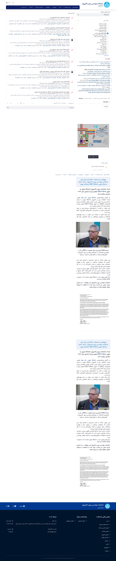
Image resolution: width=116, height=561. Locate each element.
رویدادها (44, 56)
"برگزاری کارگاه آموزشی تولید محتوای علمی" (60, 49)
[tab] (93, 20)
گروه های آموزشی (18, 34)
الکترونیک (106, 548)
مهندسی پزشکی (104, 537)
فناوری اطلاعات (105, 531)
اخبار (23, 24)
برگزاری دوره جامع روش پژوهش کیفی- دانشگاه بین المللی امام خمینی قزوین (52, 92)
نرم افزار (106, 541)
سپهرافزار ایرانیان (43, 558)
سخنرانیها (64, 45)
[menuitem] (75, 7)
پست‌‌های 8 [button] (70, 103)
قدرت (107, 521)
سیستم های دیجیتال (103, 525)
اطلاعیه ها (64, 24)
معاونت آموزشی (81, 521)
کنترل (107, 544)
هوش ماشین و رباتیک (103, 528)
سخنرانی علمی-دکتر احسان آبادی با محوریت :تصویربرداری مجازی (55, 71)
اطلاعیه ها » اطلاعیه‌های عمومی (54, 24)
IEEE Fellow (102, 191)
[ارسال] (8, 107)
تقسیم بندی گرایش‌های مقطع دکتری (101, 69)
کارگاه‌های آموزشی (22, 56)
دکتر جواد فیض (82, 197)
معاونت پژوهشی (70, 521)
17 (11, 103)
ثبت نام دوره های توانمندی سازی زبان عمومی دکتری (58, 61)
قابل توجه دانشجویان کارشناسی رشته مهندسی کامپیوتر (57, 28)
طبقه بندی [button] (106, 20)
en (9, 3)
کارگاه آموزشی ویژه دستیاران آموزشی (61, 81)
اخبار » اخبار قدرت (12, 24)
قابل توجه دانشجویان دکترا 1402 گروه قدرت (60, 17)
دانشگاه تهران (92, 197)
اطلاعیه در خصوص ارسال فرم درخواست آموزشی (99, 73)
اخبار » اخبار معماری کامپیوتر (64, 35)
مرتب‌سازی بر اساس (105, 12)
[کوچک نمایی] (96, 156)
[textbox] (91, 166)
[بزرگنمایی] (90, 156)
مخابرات (106, 551)
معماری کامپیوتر (105, 535)
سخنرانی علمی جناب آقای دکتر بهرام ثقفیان (60, 39)
